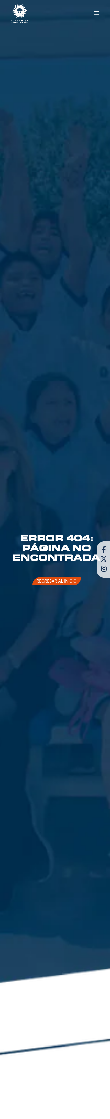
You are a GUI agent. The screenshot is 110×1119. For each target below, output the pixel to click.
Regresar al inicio (57, 581)
